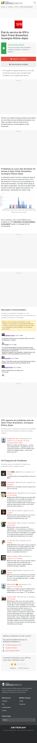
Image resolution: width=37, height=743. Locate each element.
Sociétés (10, 7)
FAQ (3, 704)
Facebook (22, 704)
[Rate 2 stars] (15, 664)
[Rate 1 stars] (12, 664)
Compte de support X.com (13, 645)
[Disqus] (18, 354)
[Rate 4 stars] (21, 664)
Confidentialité (6, 707)
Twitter (21, 701)
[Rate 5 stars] (25, 664)
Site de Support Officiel (12, 650)
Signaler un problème (19, 59)
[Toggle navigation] (34, 2)
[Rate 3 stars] (18, 664)
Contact (4, 710)
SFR (16, 7)
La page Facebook (11, 648)
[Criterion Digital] (18, 727)
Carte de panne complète (19, 64)
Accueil (3, 7)
